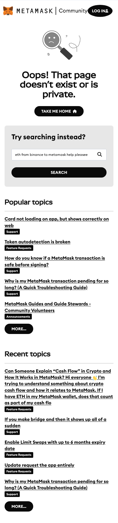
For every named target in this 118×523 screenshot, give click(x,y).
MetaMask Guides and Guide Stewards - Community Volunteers (48, 307)
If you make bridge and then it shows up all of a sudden (55, 423)
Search (59, 172)
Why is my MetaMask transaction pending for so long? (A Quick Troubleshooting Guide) (57, 284)
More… (18, 328)
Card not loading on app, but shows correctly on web (57, 222)
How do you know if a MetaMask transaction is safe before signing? (55, 261)
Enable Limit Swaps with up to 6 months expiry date (55, 446)
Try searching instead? (48, 137)
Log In (98, 10)
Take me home (56, 111)
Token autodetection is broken (37, 242)
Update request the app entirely (39, 465)
